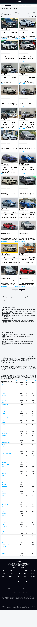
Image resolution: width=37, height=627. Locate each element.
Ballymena (4, 391)
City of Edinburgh (5, 417)
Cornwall (3, 424)
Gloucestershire (4, 462)
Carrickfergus (4, 411)
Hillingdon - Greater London (7, 477)
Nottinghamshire (5, 511)
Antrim (3, 387)
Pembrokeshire (4, 515)
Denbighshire (4, 433)
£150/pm (25, 574)
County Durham (5, 426)
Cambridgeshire (5, 406)
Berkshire (3, 398)
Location (13, 5)
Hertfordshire (4, 473)
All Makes (3, 576)
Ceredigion (4, 413)
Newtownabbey (4, 497)
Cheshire (3, 415)
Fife (2, 458)
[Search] (1, 1)
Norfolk (3, 499)
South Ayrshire (4, 526)
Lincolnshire (4, 488)
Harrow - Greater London (6, 468)
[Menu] (36, 1)
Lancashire (4, 484)
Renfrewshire (4, 519)
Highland (3, 475)
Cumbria (3, 431)
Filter (3, 5)
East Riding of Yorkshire (6, 449)
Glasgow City (4, 460)
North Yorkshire (4, 506)
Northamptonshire (5, 508)
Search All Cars (3, 3)
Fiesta (11, 572)
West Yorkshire (4, 551)
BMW (4, 573)
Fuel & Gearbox (28, 5)
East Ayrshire (4, 448)
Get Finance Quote (4, 38)
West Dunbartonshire (5, 544)
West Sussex (4, 549)
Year (24, 5)
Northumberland (5, 509)
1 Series (11, 574)
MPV (18, 576)
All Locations (33, 576)
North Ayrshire (4, 500)
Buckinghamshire (5, 404)
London (33, 572)
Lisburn (3, 489)
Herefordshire (4, 471)
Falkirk (3, 457)
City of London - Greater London (7, 418)
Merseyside (4, 493)
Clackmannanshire (5, 420)
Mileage (20, 5)
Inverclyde (4, 478)
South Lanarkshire (5, 528)
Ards (3, 389)
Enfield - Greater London (6, 453)
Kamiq (8, 3)
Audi (3, 572)
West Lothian (4, 546)
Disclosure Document (29, 582)
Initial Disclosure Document (24, 589)
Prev (15, 290)
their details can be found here (25, 592)
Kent (2, 482)
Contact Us (15, 567)
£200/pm (25, 576)
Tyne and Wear (4, 540)
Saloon (18, 572)
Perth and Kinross (5, 517)
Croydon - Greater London (6, 429)
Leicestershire (4, 486)
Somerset (3, 524)
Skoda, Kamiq (7, 5)
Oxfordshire (4, 513)
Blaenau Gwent (4, 400)
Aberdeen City (4, 384)
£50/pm (26, 572)
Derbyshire (4, 435)
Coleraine (3, 422)
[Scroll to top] (18, 581)
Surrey (3, 537)
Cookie (35, 581)
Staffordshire (4, 531)
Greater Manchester (5, 464)
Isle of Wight (4, 480)
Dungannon (4, 446)
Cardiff (3, 407)
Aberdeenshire (4, 386)
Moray (3, 495)
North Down (4, 502)
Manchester (33, 573)
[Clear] (10, 5)
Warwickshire (4, 542)
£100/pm (25, 573)
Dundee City (4, 444)
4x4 (18, 574)
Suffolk (3, 535)
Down (3, 440)
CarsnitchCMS (3, 581)
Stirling (3, 533)
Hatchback (18, 573)
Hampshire (4, 466)
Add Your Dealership (20, 567)
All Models (11, 576)
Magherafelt (4, 491)
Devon (3, 437)
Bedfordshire (4, 395)
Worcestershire (4, 555)
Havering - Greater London (6, 469)
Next (22, 290)
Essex (3, 455)
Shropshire (4, 522)
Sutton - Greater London (6, 539)
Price (17, 5)
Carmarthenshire (5, 409)
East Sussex (4, 451)
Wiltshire (3, 553)
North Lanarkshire (5, 504)
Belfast (3, 397)
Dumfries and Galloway (6, 442)
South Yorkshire (4, 529)
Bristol (3, 402)
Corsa (11, 573)
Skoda (6, 3)
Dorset (3, 438)
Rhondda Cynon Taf (5, 520)
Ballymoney (4, 393)
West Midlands (4, 548)
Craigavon (3, 428)
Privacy (25, 581)
